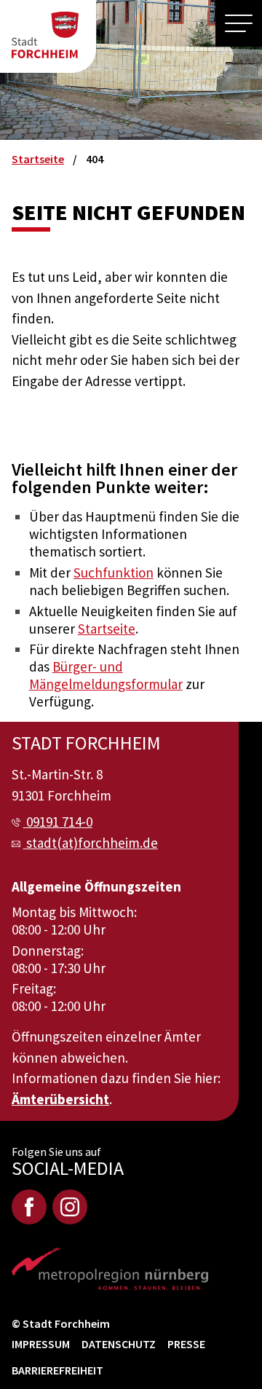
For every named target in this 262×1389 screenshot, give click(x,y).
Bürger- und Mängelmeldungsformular (106, 675)
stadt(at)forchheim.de (92, 842)
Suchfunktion (114, 572)
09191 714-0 (59, 821)
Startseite (106, 628)
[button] (238, 23)
